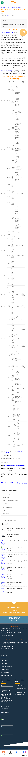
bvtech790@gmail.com (19, 612)
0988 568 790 (10, 462)
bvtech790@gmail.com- (10, 465)
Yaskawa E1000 (5, 57)
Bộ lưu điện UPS (6, 497)
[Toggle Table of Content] (23, 21)
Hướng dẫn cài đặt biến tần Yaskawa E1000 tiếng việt (13, 25)
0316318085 (7, 693)
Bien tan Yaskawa (13, 748)
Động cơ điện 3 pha (7, 507)
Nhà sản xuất (6, 513)
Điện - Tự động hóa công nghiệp (10, 500)
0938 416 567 (17, 633)
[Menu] (2, 2)
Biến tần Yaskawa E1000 (8, 23)
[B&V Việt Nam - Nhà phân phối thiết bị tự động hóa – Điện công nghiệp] (14, 2)
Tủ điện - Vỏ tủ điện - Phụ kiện (10, 520)
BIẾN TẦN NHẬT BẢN (5, 7)
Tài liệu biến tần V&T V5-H (7, 483)
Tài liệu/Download (14, 7)
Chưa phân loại (6, 494)
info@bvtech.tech (20, 465)
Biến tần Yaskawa (4, 748)
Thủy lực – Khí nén (7, 517)
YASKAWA (20, 7)
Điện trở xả (5, 503)
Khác (4, 510)
